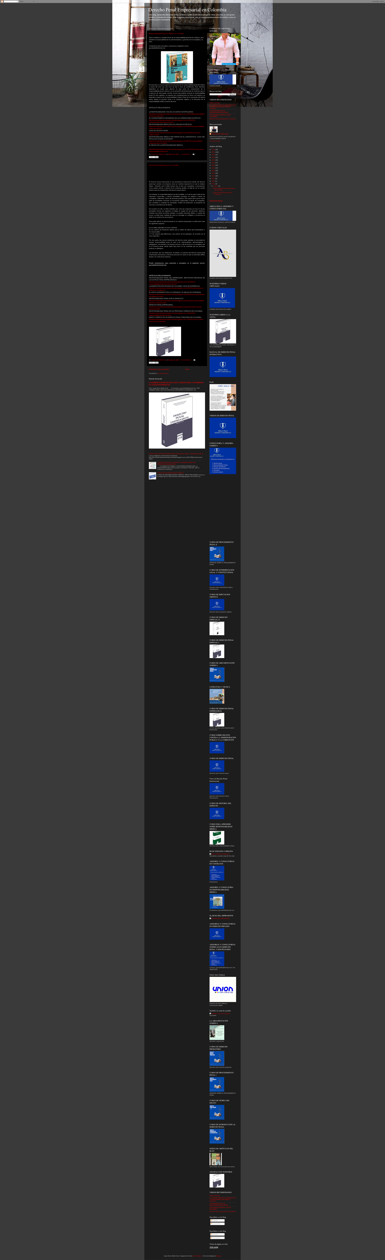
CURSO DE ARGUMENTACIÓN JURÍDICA (170, 473)
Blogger (218, 1256)
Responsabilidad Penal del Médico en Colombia (166, 33)
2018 (213, 170)
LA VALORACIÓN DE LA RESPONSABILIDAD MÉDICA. (219, 111)
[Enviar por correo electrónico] (150, 157)
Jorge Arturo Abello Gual (220, 134)
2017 (213, 173)
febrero (215, 186)
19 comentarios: (186, 360)
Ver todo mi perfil (215, 141)
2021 (213, 162)
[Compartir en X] (154, 157)
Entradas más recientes (159, 369)
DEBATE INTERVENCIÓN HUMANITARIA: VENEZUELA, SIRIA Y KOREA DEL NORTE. (176, 454)
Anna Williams (197, 1256)
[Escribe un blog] (152, 157)
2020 (213, 165)
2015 (213, 178)
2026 (213, 149)
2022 (213, 160)
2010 (213, 184)
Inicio (187, 369)
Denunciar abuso (216, 201)
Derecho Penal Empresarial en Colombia (187, 9)
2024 (213, 154)
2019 (213, 168)
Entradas (215, 1220)
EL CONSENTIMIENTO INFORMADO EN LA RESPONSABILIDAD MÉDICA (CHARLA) (223, 106)
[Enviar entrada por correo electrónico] (193, 154)
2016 (213, 176)
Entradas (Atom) (163, 373)
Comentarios (216, 1223)
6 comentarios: (186, 154)
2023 (213, 157)
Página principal (215, 102)
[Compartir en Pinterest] (158, 157)
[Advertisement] (223, 508)
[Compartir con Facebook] (156, 157)
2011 (213, 181)
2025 (213, 152)
